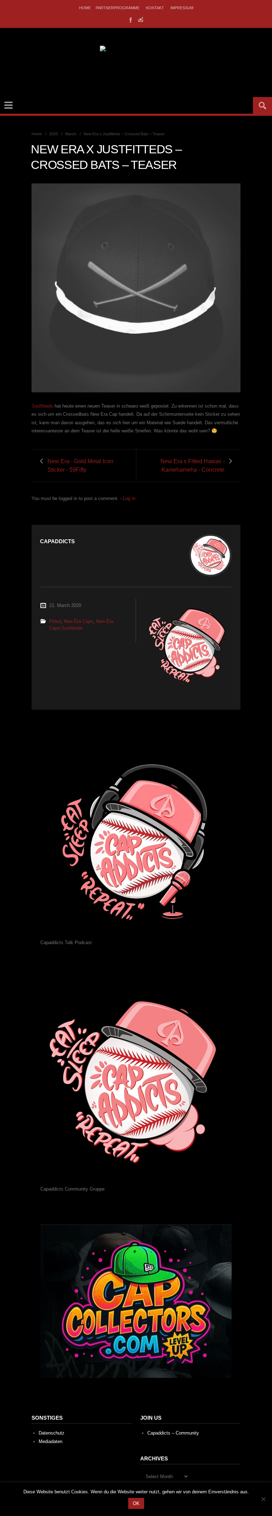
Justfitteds (42, 406)
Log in (129, 498)
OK (136, 1503)
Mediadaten (50, 1441)
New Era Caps (78, 621)
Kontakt (155, 8)
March (70, 134)
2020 (53, 134)
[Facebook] (130, 19)
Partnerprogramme (118, 8)
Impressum (181, 8)
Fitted (55, 621)
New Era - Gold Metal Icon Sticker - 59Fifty (80, 465)
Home (85, 8)
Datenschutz (51, 1433)
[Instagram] (140, 19)
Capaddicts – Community (173, 1433)
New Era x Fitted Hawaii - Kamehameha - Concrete (192, 465)
